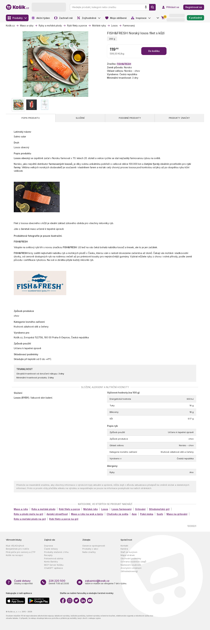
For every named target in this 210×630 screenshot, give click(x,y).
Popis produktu (30, 118)
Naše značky (89, 552)
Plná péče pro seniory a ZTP (20, 552)
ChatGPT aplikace (53, 568)
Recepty (48, 555)
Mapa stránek (128, 555)
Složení (80, 118)
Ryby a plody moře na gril (28, 514)
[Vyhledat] (152, 7)
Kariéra (124, 548)
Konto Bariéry (51, 561)
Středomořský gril (159, 509)
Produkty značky (179, 118)
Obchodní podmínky (131, 558)
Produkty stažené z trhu (56, 552)
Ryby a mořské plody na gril (30, 519)
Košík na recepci (14, 555)
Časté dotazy (51, 548)
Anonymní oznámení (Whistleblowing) (131, 570)
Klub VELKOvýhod (15, 545)
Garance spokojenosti (93, 545)
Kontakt (124, 545)
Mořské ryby (90, 509)
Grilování (140, 509)
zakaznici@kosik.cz (97, 580)
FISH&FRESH (124, 63)
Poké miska (146, 514)
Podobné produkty (130, 118)
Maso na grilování (177, 514)
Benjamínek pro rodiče (17, 548)
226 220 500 (57, 580)
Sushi (160, 514)
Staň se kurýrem (129, 552)
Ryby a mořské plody (43, 509)
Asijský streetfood (57, 514)
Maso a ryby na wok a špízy (87, 514)
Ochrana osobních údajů (133, 561)
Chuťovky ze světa (117, 514)
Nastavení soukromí (131, 565)
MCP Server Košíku (53, 565)
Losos (104, 509)
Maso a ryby (21, 509)
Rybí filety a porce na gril (63, 519)
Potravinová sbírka (53, 558)
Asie (134, 514)
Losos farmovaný (122, 509)
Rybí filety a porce (69, 509)
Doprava (48, 545)
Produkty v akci (90, 548)
